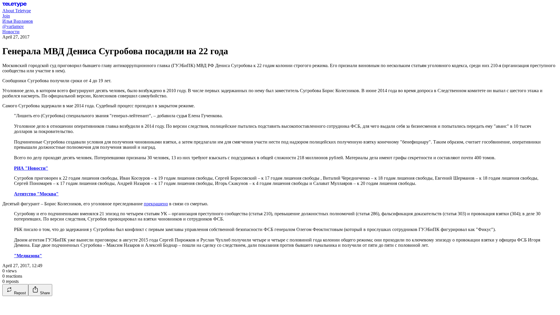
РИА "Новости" (31, 168)
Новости (11, 31)
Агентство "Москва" (36, 193)
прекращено (156, 203)
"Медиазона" (28, 255)
